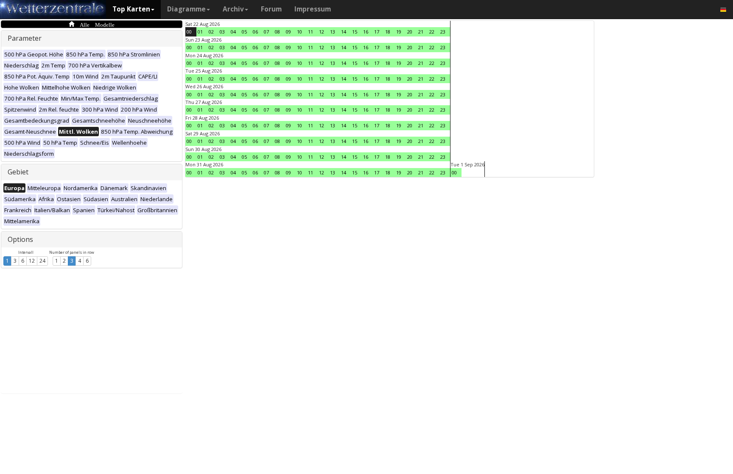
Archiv (233, 9)
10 (299, 31)
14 (343, 31)
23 (442, 31)
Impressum (312, 9)
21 (420, 31)
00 (189, 31)
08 (277, 31)
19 (398, 31)
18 (387, 31)
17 (376, 31)
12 (32, 260)
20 (409, 31)
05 (244, 31)
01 (200, 31)
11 (310, 31)
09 (288, 31)
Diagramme (186, 9)
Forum (271, 9)
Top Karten (131, 9)
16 (365, 31)
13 (332, 31)
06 (255, 31)
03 (222, 31)
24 (42, 260)
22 (431, 31)
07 (266, 31)
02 (211, 31)
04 (233, 31)
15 (354, 31)
